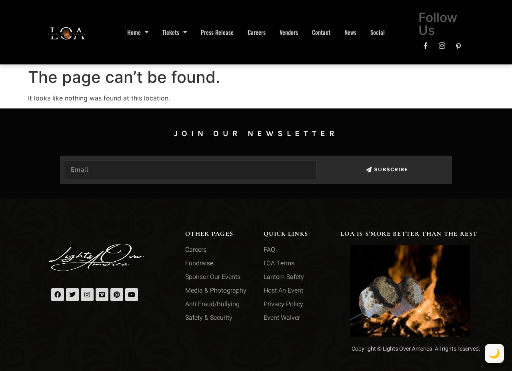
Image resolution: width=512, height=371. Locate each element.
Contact (321, 32)
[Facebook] (426, 46)
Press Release (217, 32)
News (350, 32)
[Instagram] (442, 46)
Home (134, 32)
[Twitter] (72, 294)
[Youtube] (131, 294)
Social (377, 32)
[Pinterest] (458, 46)
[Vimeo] (102, 294)
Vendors (289, 32)
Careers (257, 32)
